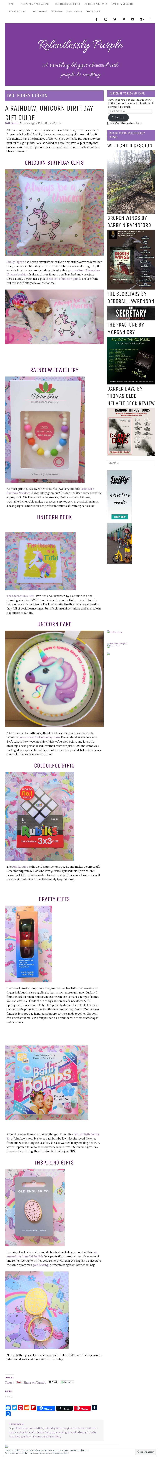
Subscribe (118, 117)
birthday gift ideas (66, 1428)
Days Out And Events (122, 3)
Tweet (9, 1382)
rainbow (25, 1436)
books (81, 1428)
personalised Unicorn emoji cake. (39, 737)
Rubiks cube (20, 866)
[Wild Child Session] (131, 152)
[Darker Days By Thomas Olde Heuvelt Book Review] (131, 409)
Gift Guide (12, 123)
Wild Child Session (129, 145)
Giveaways (56, 11)
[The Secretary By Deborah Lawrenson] (131, 307)
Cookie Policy (62, 1453)
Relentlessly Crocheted (67, 3)
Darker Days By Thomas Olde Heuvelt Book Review (131, 396)
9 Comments (16, 1424)
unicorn (36, 1436)
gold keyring (40, 1265)
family (40, 1432)
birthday (50, 1428)
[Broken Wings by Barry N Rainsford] (131, 231)
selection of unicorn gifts (62, 278)
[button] (54, 212)
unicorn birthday (51, 1436)
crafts (32, 1432)
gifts (87, 1432)
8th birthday (37, 1428)
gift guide (66, 1432)
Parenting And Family (95, 3)
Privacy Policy (74, 11)
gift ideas (78, 1432)
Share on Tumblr (35, 1382)
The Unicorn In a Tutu (20, 596)
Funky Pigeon (15, 262)
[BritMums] (114, 632)
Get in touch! (94, 11)
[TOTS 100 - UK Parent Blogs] (120, 643)
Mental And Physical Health (35, 3)
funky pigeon (52, 1432)
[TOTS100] (114, 645)
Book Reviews (40, 11)
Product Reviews (16, 11)
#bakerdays (22, 1428)
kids (17, 1436)
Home (10, 3)
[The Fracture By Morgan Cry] (131, 338)
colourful (22, 1432)
